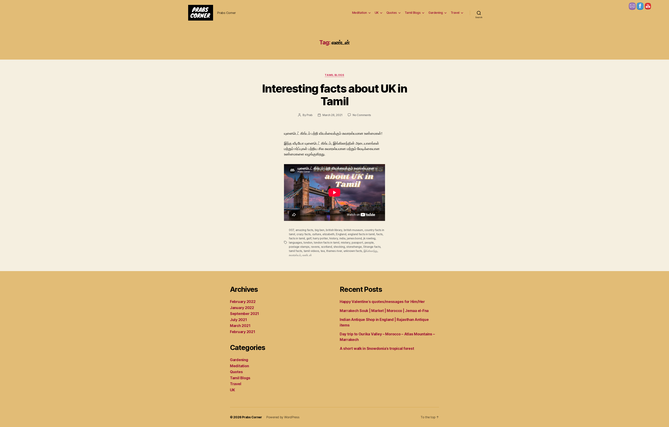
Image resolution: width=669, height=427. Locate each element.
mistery (345, 242)
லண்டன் (307, 255)
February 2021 (242, 332)
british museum (353, 230)
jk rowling (369, 238)
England (341, 234)
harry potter (320, 238)
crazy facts (304, 234)
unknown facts (353, 251)
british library (334, 230)
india (342, 238)
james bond (354, 238)
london (307, 242)
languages (295, 242)
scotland (326, 246)
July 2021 (238, 320)
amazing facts (304, 230)
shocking (339, 246)
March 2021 (240, 326)
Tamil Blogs (413, 12)
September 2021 (244, 313)
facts (379, 234)
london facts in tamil (326, 242)
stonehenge (354, 246)
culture (316, 234)
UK (377, 12)
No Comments (362, 115)
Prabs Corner (252, 417)
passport (357, 242)
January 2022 (242, 308)
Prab (310, 115)
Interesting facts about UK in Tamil (334, 95)
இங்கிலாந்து (370, 251)
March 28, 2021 (332, 115)
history (333, 238)
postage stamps (299, 246)
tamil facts (295, 251)
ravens (315, 246)
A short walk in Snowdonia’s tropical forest (377, 348)
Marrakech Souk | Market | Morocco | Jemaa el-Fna (384, 311)
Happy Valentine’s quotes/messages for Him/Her (382, 301)
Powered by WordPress (282, 417)
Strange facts (371, 246)
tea (323, 251)
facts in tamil (297, 238)
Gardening (435, 12)
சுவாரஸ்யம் (295, 255)
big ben (319, 230)
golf (308, 238)
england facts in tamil (361, 234)
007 (291, 230)
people (369, 242)
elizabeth (328, 234)
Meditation (359, 12)
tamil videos (311, 251)
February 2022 (243, 301)
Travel (455, 12)
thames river (334, 251)
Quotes (391, 12)
